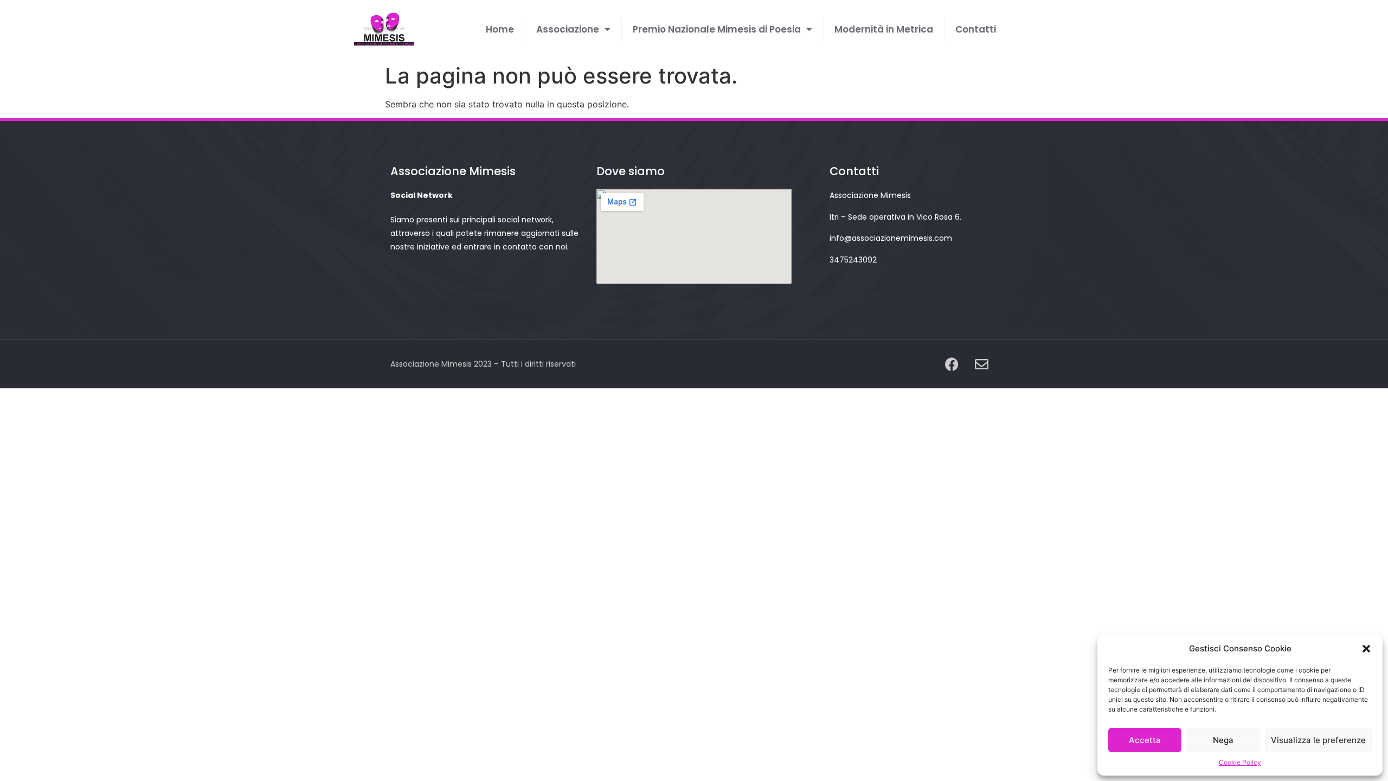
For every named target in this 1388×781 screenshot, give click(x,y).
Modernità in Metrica (883, 29)
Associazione (567, 29)
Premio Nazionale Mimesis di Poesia (717, 29)
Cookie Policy (1240, 762)
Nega (1223, 740)
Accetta (1145, 740)
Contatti (975, 29)
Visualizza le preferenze (1318, 740)
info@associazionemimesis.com (891, 238)
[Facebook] (951, 363)
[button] (1366, 648)
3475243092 (853, 259)
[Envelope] (981, 363)
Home (500, 29)
